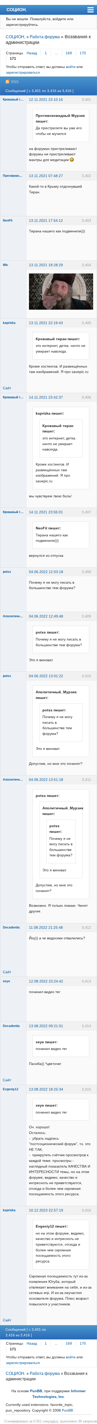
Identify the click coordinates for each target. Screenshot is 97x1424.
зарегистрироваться (23, 72)
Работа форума (45, 37)
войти (71, 67)
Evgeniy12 (10, 1089)
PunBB (36, 1391)
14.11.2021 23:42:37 (46, 397)
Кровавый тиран (13, 99)
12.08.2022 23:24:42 (46, 981)
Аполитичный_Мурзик (13, 616)
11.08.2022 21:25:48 (46, 927)
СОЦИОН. (16, 9)
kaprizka (9, 322)
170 (83, 53)
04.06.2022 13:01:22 (46, 676)
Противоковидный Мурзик (13, 175)
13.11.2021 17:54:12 (46, 220)
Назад (32, 53)
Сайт (7, 388)
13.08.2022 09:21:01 (46, 1026)
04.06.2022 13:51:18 (46, 780)
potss (7, 571)
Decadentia (11, 927)
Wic (5, 264)
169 (69, 53)
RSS (14, 82)
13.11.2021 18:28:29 (46, 265)
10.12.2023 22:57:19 (46, 1210)
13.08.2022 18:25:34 (46, 1089)
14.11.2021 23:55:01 (46, 512)
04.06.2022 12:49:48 (46, 616)
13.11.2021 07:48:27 (46, 176)
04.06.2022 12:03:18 (46, 572)
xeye (6, 981)
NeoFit (7, 220)
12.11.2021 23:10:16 (46, 99)
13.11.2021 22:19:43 (46, 323)
